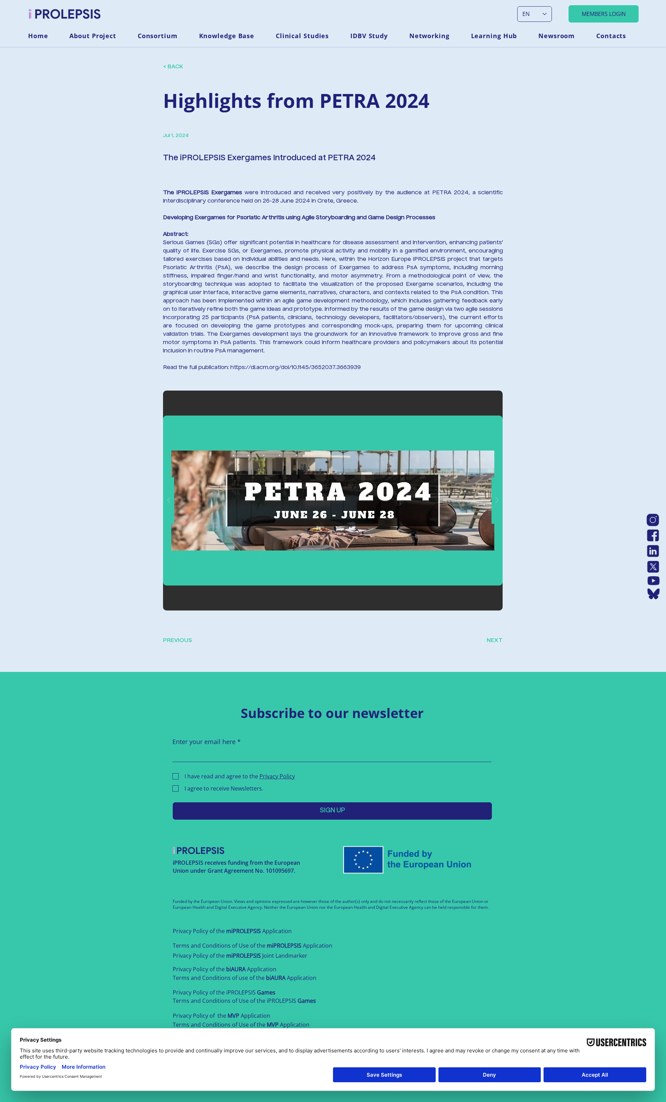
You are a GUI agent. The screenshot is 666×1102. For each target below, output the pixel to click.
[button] (98, 36)
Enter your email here (204, 741)
